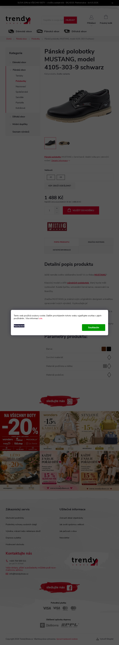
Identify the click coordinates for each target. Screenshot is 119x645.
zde (40, 318)
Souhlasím (93, 327)
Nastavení (19, 325)
